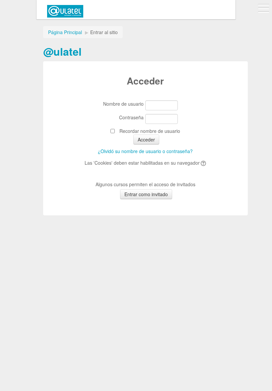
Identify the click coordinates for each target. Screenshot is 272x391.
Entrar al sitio (104, 32)
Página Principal (65, 32)
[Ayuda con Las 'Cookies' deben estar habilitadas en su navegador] (203, 162)
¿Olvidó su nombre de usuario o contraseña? (145, 151)
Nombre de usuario (123, 103)
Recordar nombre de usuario (149, 131)
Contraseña (131, 117)
